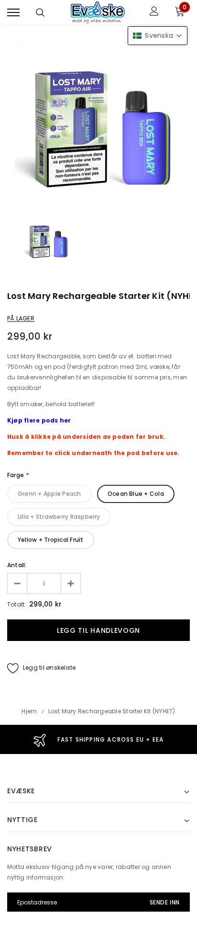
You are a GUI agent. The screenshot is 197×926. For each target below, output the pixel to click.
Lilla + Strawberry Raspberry (59, 517)
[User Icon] (154, 12)
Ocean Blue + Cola (136, 494)
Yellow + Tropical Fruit (51, 540)
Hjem (29, 711)
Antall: (17, 565)
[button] (157, 36)
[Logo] (97, 12)
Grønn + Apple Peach (49, 494)
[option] (98, 123)
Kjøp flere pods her (39, 420)
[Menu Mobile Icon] (13, 12)
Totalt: (16, 604)
